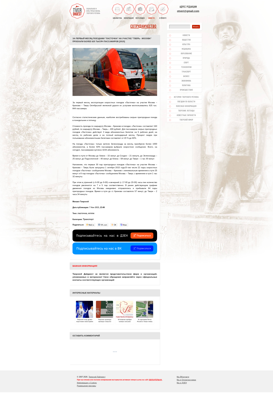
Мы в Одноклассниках (186, 380)
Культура (186, 45)
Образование (186, 54)
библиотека (117, 18)
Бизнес (186, 76)
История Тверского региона (186, 97)
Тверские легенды (186, 111)
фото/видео (140, 18)
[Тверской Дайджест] (77, 11)
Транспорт (88, 219)
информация (129, 18)
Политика (186, 86)
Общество (186, 40)
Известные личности (186, 115)
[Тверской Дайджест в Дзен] (115, 241)
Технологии (186, 67)
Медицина (186, 49)
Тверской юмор (186, 120)
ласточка (82, 213)
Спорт (186, 63)
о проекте (162, 18)
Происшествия (186, 90)
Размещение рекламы (86, 386)
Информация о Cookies (87, 383)
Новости (186, 35)
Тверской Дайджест (97, 377)
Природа (186, 58)
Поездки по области (186, 102)
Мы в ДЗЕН (182, 383)
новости (151, 18)
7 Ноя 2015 (94, 207)
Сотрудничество (143, 26)
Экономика (186, 81)
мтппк (91, 213)
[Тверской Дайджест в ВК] (115, 254)
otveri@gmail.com (188, 11)
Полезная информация (186, 106)
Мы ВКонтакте (183, 377)
